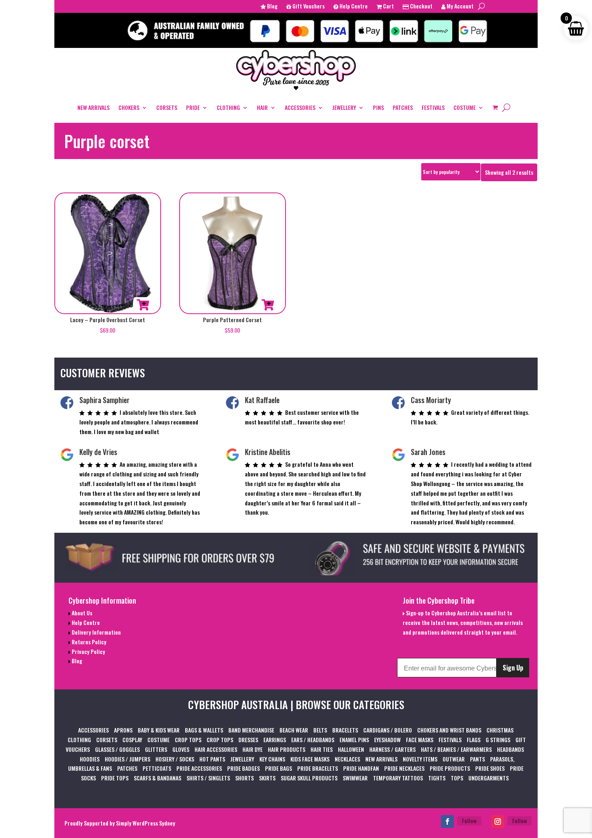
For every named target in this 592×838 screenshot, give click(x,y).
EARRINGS (274, 739)
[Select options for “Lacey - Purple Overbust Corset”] (143, 305)
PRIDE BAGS (278, 768)
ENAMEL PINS (354, 739)
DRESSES (248, 739)
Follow (469, 820)
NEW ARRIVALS (93, 107)
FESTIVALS (433, 107)
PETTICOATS (157, 768)
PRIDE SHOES (490, 768)
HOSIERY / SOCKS (174, 759)
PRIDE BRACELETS (317, 768)
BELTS (320, 730)
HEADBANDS (510, 749)
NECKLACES (347, 759)
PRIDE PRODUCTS (450, 768)
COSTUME (464, 107)
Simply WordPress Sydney (145, 823)
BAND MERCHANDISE (251, 730)
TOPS (457, 778)
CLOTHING (228, 107)
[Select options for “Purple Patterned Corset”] (268, 305)
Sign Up (513, 667)
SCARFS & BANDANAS (157, 778)
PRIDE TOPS (114, 778)
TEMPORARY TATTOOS (398, 778)
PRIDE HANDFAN (361, 768)
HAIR (262, 107)
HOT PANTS (212, 759)
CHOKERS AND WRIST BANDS (449, 730)
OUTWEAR (454, 759)
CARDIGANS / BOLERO (387, 730)
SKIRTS (267, 778)
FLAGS (473, 739)
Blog (271, 6)
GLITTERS (156, 749)
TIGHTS (436, 778)
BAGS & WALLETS (204, 730)
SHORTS (244, 778)
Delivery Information (95, 632)
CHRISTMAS (499, 730)
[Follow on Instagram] (497, 821)
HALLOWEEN (351, 749)
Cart (388, 6)
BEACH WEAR (293, 730)
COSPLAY (132, 739)
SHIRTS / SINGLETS (208, 778)
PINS (378, 107)
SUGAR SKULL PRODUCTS (309, 778)
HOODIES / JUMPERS (127, 759)
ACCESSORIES (300, 107)
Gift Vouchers (308, 6)
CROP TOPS (188, 739)
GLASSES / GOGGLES (117, 749)
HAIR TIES (321, 749)
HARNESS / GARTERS (392, 749)
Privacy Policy (87, 651)
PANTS (477, 759)
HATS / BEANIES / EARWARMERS (456, 749)
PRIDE (193, 107)
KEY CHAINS (272, 759)
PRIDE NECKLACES (404, 768)
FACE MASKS (419, 739)
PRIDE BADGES (243, 768)
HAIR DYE (252, 749)
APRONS (123, 730)
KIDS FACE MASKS (309, 759)
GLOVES (180, 749)
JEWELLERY (344, 107)
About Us (81, 612)
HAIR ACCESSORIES (216, 749)
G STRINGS (498, 739)
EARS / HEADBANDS (312, 739)
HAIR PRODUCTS (286, 749)
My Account (459, 6)
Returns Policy (88, 641)
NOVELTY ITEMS (420, 759)
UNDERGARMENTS (488, 778)
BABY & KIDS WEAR (159, 730)
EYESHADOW (387, 739)
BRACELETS (345, 730)
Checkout (421, 6)
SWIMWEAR (355, 778)
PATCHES (403, 107)
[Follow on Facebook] (447, 821)
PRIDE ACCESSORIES (199, 768)
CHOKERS (128, 107)
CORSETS (166, 107)
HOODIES (89, 759)
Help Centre (353, 6)
